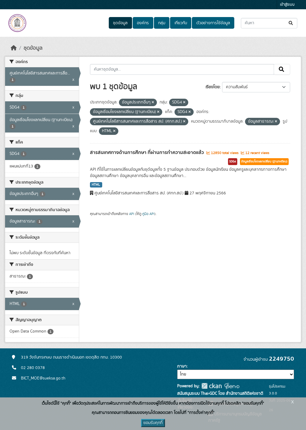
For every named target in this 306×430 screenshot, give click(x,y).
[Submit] (291, 23)
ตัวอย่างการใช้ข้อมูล (213, 23)
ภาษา (182, 366)
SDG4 (232, 161)
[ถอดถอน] (153, 102)
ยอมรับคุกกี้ (153, 423)
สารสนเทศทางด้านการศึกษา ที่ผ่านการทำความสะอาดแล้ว (147, 152)
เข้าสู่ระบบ (287, 4)
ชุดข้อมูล (120, 23)
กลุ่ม (161, 23)
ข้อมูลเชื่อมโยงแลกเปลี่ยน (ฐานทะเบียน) (264, 161)
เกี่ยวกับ (181, 23)
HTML (96, 184)
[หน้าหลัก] (14, 48)
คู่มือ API (148, 213)
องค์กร (143, 23)
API (131, 213)
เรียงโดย (213, 87)
